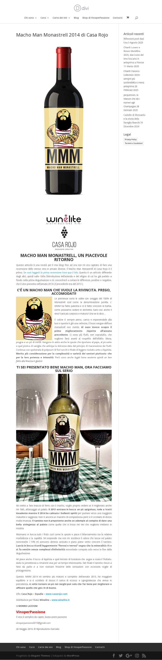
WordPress (73, 655)
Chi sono (29, 18)
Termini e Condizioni (134, 143)
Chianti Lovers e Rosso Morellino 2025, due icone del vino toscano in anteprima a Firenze (134, 55)
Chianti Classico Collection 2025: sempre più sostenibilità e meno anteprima (134, 79)
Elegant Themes (40, 655)
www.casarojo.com (56, 593)
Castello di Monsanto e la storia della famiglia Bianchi (134, 118)
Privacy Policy (131, 139)
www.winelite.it (61, 599)
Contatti (117, 18)
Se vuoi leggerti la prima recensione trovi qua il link (51, 272)
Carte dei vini (60, 18)
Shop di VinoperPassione (95, 18)
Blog (76, 18)
